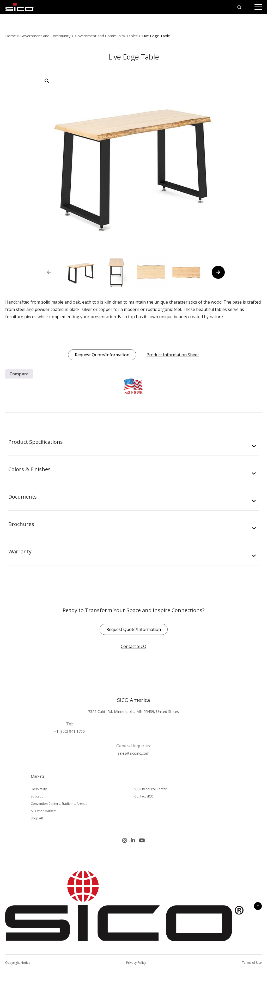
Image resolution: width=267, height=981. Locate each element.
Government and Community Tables (106, 35)
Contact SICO (133, 646)
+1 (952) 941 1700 (69, 731)
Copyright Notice (17, 962)
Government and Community (45, 35)
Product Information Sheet (173, 355)
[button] (47, 81)
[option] (80, 272)
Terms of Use (252, 962)
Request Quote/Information (102, 355)
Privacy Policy (136, 962)
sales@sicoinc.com (133, 753)
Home (10, 35)
